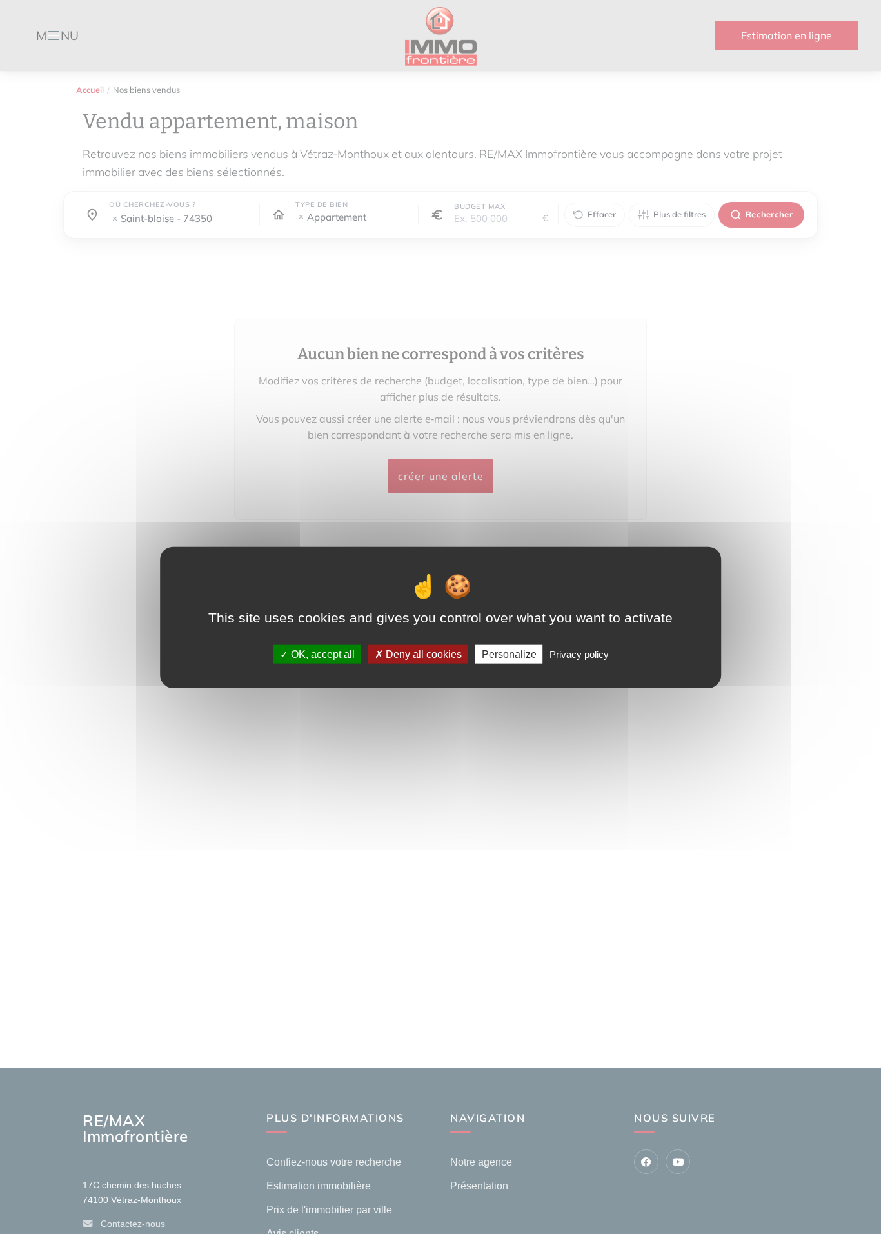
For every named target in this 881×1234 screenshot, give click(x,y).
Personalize (509, 653)
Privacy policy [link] (579, 653)
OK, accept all (321, 653)
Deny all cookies (422, 653)
